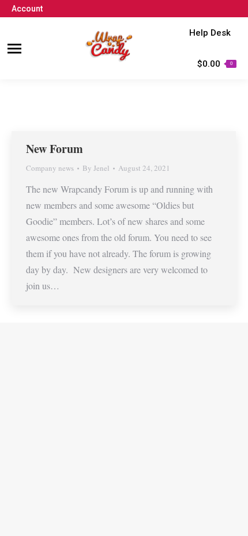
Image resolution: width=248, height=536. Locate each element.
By (96, 168)
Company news (50, 168)
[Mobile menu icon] (14, 49)
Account (27, 8)
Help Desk (210, 33)
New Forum (54, 148)
